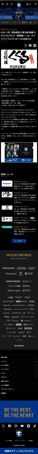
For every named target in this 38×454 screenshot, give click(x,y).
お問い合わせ (5, 381)
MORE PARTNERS (19, 345)
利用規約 (3, 393)
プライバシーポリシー (7, 389)
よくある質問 (5, 385)
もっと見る (18, 241)
